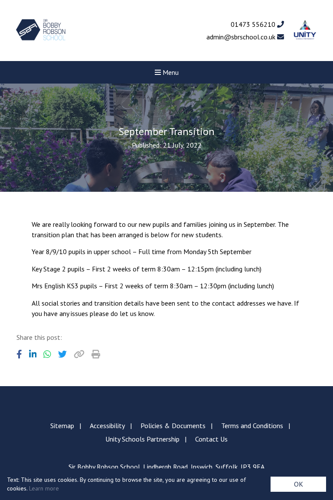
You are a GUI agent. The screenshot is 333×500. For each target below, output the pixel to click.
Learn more (44, 488)
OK (298, 484)
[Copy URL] (79, 354)
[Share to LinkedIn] (33, 354)
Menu (170, 72)
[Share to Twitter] (62, 354)
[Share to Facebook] (19, 354)
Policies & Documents (173, 425)
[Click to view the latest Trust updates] (305, 30)
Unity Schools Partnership (142, 439)
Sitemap (62, 425)
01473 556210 (254, 24)
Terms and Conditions (252, 425)
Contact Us (211, 439)
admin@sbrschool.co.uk (241, 37)
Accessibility (107, 425)
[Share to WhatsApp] (47, 354)
